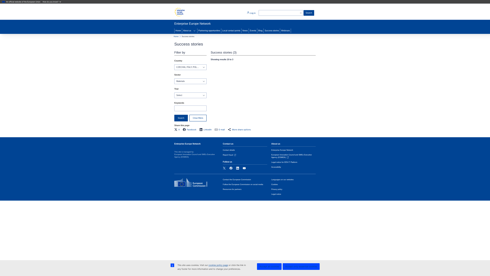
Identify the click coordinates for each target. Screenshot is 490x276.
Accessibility (276, 167)
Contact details (229, 150)
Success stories (272, 31)
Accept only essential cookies (301, 266)
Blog (260, 31)
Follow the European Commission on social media (243, 184)
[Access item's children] (194, 30)
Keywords (179, 103)
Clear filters (198, 118)
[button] (177, 129)
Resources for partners (232, 189)
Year (176, 89)
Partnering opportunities (209, 31)
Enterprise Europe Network (187, 144)
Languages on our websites (282, 180)
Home (178, 31)
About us (187, 31)
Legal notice (276, 194)
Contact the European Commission (237, 180)
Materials (180, 81)
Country (178, 61)
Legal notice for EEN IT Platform (284, 162)
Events (253, 31)
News (245, 31)
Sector (177, 75)
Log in (252, 13)
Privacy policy (276, 189)
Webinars (285, 31)
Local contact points (231, 31)
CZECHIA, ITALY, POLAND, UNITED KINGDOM (191, 67)
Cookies (274, 184)
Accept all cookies (269, 266)
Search (309, 13)
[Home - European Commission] (179, 12)
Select (179, 95)
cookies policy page (218, 265)
